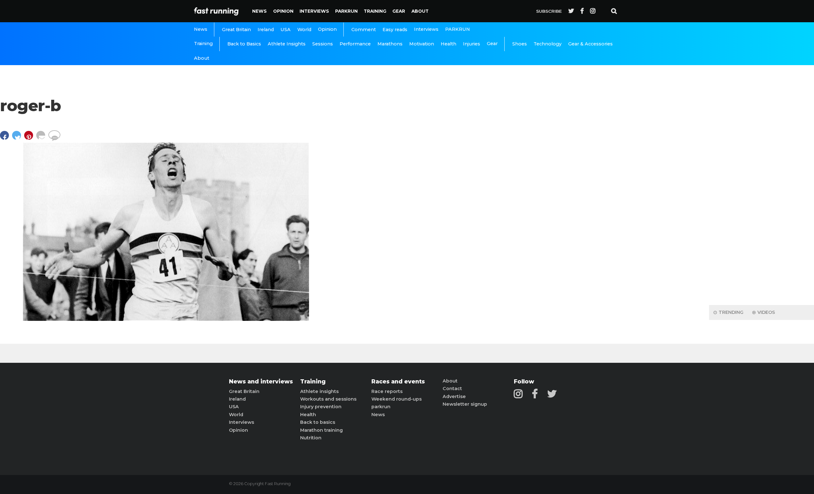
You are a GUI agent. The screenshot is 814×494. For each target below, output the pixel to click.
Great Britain (236, 29)
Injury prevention (320, 406)
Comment (363, 29)
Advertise (454, 396)
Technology (548, 44)
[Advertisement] (761, 200)
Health (448, 44)
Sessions (322, 44)
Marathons (390, 44)
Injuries (471, 44)
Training (375, 11)
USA (285, 29)
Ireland (266, 29)
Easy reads (395, 29)
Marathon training (321, 430)
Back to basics (317, 422)
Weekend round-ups (396, 399)
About (420, 11)
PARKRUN (346, 11)
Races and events (398, 381)
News (259, 11)
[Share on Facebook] (6, 138)
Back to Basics (244, 44)
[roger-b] (166, 319)
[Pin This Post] (30, 138)
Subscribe (549, 11)
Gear (398, 11)
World (304, 29)
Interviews (314, 11)
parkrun (380, 406)
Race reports (387, 391)
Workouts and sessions (328, 399)
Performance (355, 44)
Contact (452, 388)
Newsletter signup (465, 404)
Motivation (421, 44)
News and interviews (261, 381)
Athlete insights (319, 391)
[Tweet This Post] (18, 138)
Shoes (519, 44)
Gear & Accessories (590, 44)
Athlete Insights (287, 44)
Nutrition (310, 438)
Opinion (283, 11)
